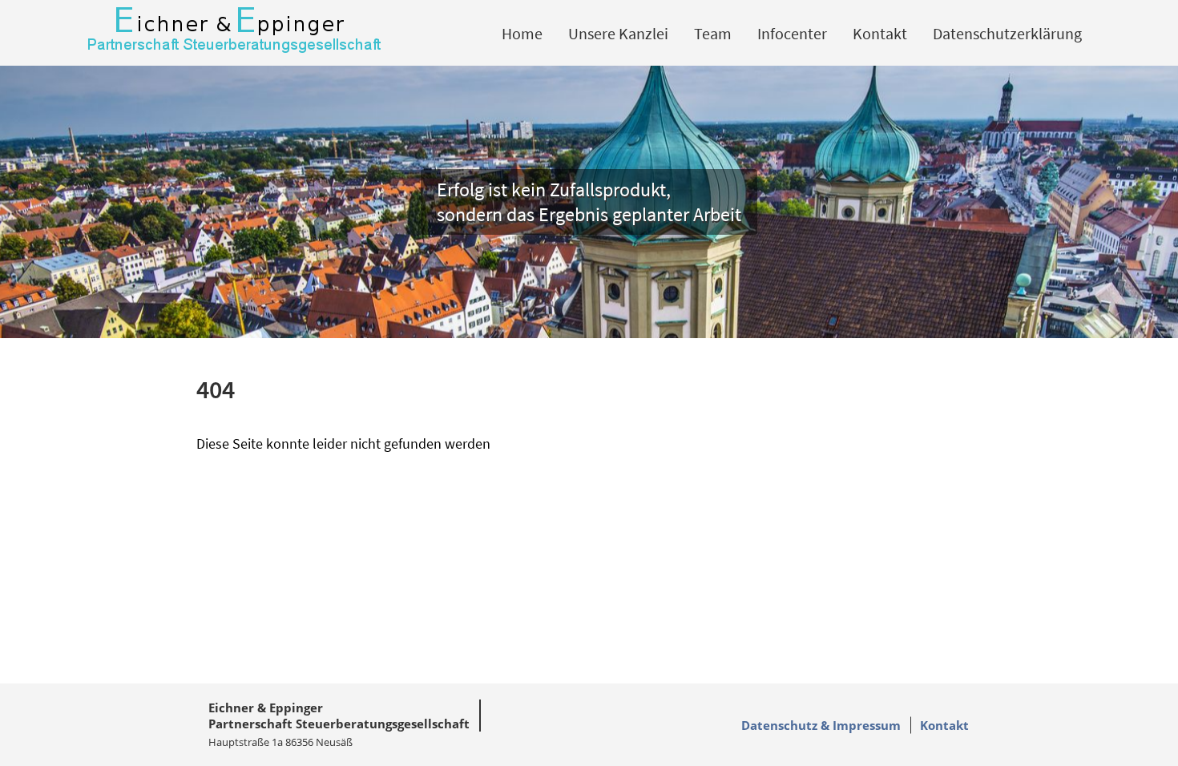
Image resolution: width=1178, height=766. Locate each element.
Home (522, 33)
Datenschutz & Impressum (821, 725)
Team (713, 33)
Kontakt (880, 33)
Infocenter (792, 33)
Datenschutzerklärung (1007, 33)
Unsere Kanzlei (618, 33)
